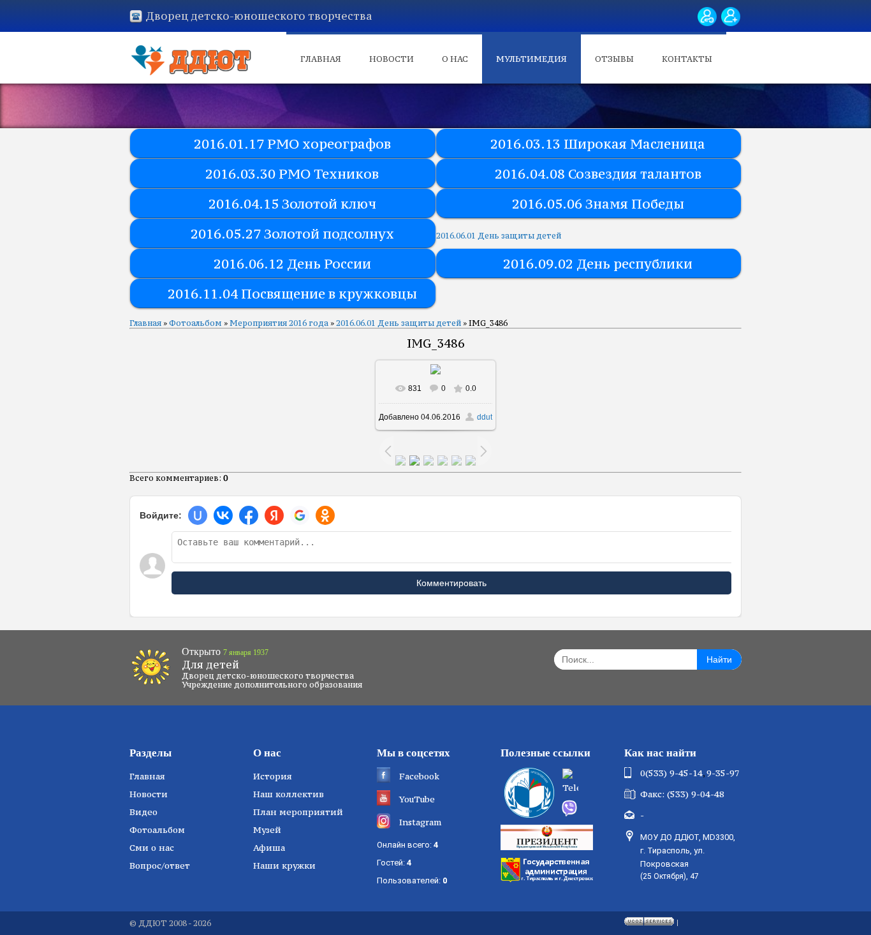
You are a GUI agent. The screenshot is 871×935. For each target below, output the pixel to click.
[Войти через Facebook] (248, 515)
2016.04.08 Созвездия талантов (598, 173)
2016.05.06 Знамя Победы (598, 203)
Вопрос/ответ (159, 865)
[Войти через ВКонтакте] (223, 515)
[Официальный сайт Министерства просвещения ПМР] (528, 792)
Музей (267, 830)
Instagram (420, 822)
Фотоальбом (195, 323)
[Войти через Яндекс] (274, 515)
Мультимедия (531, 59)
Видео (143, 812)
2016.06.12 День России (292, 263)
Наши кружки (284, 865)
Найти (719, 659)
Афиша (269, 847)
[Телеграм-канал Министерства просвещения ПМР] (589, 783)
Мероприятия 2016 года (279, 323)
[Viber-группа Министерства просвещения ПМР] (588, 808)
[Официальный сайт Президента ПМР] (548, 837)
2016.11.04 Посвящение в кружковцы (292, 293)
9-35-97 (723, 773)
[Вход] (707, 16)
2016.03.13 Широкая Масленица (597, 143)
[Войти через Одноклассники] (325, 515)
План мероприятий (298, 812)
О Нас (455, 59)
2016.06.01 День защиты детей (498, 235)
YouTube (417, 799)
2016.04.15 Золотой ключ (292, 203)
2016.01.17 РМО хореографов (292, 143)
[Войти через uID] (197, 515)
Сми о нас (151, 847)
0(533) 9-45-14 (671, 773)
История (272, 776)
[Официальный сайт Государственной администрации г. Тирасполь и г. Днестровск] (548, 868)
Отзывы (614, 59)
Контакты (687, 59)
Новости (391, 59)
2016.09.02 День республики (597, 263)
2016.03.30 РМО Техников (292, 173)
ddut (484, 417)
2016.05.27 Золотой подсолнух (292, 233)
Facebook (419, 776)
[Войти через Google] (299, 515)
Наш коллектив (288, 794)
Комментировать (451, 583)
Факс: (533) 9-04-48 (682, 794)
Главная (320, 59)
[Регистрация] (731, 16)
